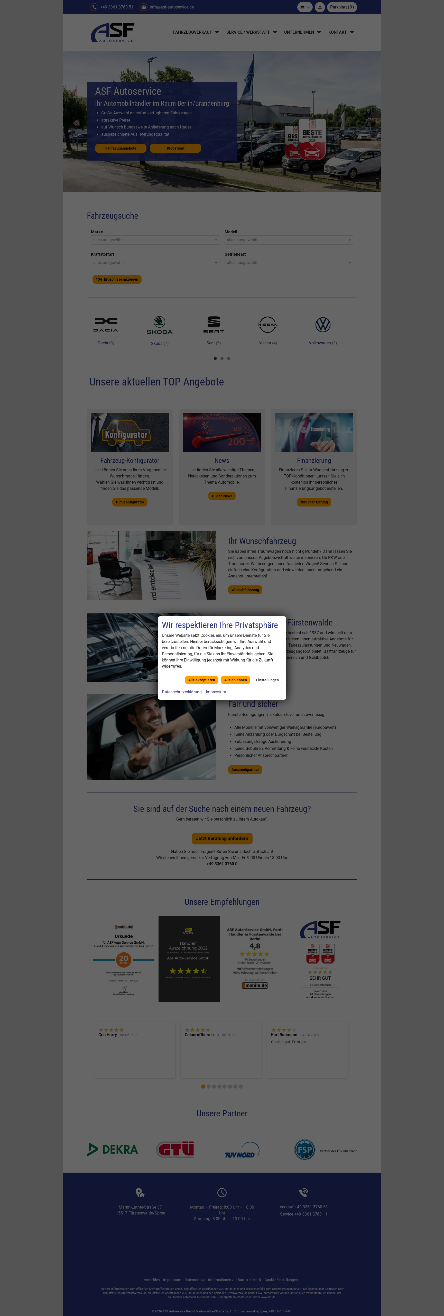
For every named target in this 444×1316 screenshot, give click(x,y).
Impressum (216, 691)
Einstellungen (267, 680)
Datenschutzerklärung (182, 691)
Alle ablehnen (235, 680)
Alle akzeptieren (201, 680)
